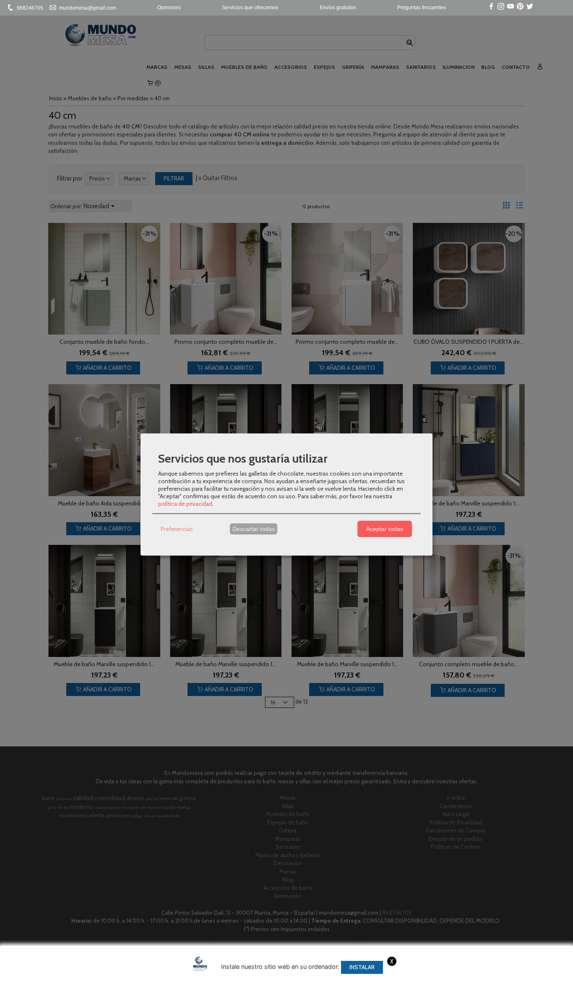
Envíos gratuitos (338, 7)
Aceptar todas (384, 529)
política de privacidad (185, 503)
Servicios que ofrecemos (250, 7)
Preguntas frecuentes (421, 7)
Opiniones (169, 7)
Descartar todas (253, 529)
